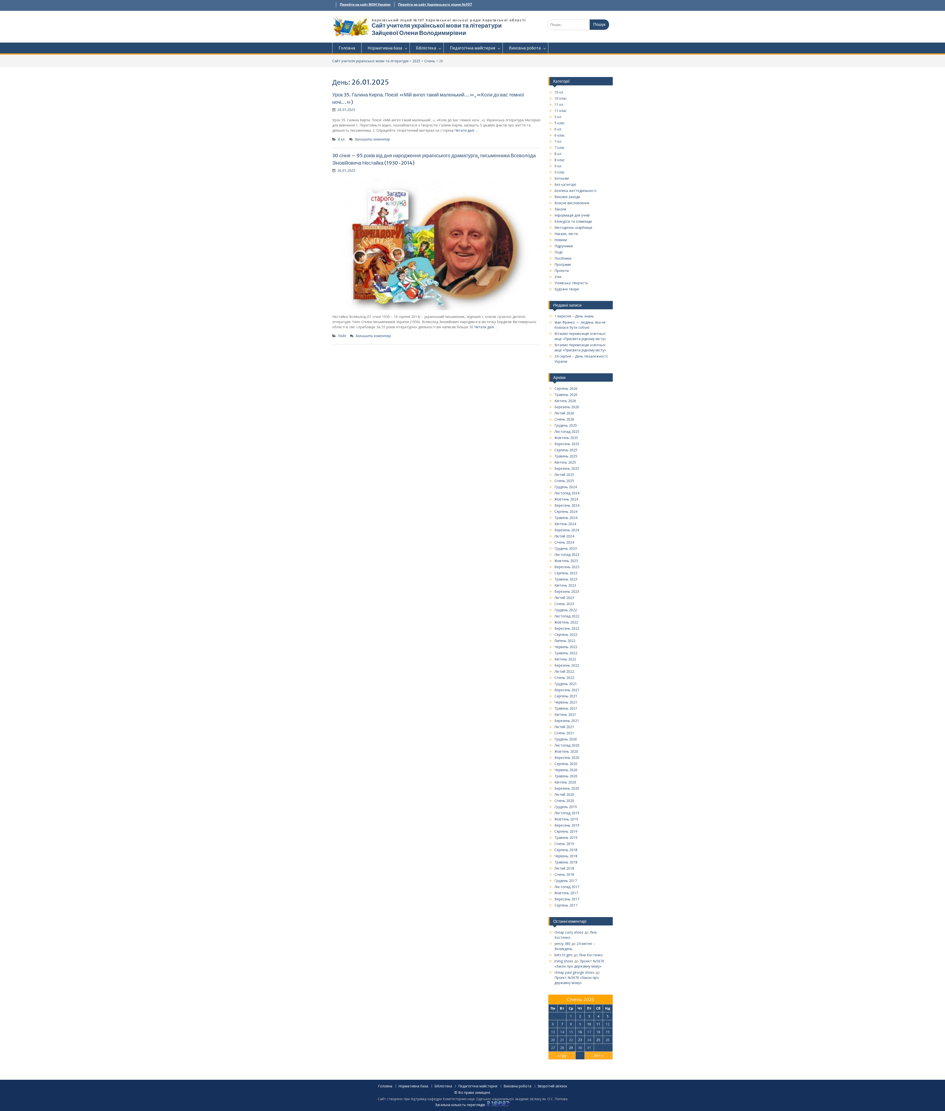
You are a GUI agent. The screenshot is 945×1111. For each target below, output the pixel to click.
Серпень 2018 (565, 849)
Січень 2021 (564, 733)
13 (553, 1032)
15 (571, 1032)
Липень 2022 (564, 640)
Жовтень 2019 (566, 819)
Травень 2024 (565, 517)
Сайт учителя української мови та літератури (437, 25)
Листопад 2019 (566, 813)
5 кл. (558, 116)
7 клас (559, 147)
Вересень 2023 (566, 566)
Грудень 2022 (565, 610)
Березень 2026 (566, 407)
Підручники (563, 246)
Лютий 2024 (564, 536)
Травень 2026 (565, 394)
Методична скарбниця (573, 227)
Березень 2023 (566, 591)
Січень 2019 (564, 843)
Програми (562, 264)
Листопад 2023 (566, 554)
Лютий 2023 (564, 597)
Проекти (561, 270)
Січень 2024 (564, 542)
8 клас (559, 159)
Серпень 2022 (565, 634)
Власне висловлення (571, 203)
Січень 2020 (564, 800)
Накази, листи (566, 233)
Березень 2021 (566, 720)
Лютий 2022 (564, 671)
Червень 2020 (565, 769)
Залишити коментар (372, 139)
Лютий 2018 (564, 868)
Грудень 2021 (565, 683)
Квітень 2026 (565, 400)
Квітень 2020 (565, 782)
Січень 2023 (564, 603)
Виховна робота (525, 48)
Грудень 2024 (565, 487)
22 (571, 1039)
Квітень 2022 (565, 659)
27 (553, 1047)
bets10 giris (563, 955)
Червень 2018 (565, 856)
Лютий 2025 (564, 474)
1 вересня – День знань (574, 316)
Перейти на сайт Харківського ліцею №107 (435, 4)
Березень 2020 (566, 788)
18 (598, 1032)
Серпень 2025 (565, 450)
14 (562, 1032)
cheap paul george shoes (574, 972)
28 (562, 1047)
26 (608, 1039)
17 (589, 1032)
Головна (347, 48)
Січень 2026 (564, 419)
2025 (416, 61)
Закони (560, 209)
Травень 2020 (565, 776)
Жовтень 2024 (566, 499)
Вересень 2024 (566, 505)
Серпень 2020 (565, 763)
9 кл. (558, 166)
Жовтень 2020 (566, 751)
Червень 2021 (565, 702)
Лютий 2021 (564, 726)
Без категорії (565, 184)
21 (562, 1039)
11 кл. (559, 104)
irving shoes (563, 961)
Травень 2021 (565, 708)
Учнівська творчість (571, 283)
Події (342, 335)
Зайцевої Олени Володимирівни (419, 33)
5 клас (559, 123)
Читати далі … (466, 130)
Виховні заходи (567, 196)
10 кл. (559, 92)
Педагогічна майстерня (472, 48)
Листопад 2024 (566, 493)
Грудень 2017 (565, 880)
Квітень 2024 (565, 523)
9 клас (559, 172)
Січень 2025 (564, 480)
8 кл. (342, 139)
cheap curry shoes (568, 932)
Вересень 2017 (566, 899)
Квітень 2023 (565, 585)
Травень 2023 (565, 579)
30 (580, 1047)
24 (589, 1039)
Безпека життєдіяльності (575, 190)
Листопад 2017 (566, 886)
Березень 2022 (566, 665)
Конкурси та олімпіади (573, 221)
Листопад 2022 (566, 616)
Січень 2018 (564, 874)
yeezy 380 (562, 943)
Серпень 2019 (565, 831)
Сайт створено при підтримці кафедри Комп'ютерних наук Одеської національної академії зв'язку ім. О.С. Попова (472, 1098)
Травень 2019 (565, 837)
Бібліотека (426, 48)
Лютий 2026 (564, 413)
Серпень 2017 (565, 905)
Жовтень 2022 (566, 622)
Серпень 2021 (565, 696)
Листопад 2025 (566, 431)
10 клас (560, 98)
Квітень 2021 (565, 714)
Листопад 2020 (566, 745)
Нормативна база (385, 48)
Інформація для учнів (572, 215)
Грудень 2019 (565, 806)
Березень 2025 (566, 468)
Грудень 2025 (565, 425)
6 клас (559, 135)
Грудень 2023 (565, 548)
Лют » (598, 1055)
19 (608, 1032)
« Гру (562, 1055)
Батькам (561, 178)
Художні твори (566, 289)
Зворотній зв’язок (552, 1086)
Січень (429, 61)
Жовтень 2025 (566, 437)
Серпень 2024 (565, 511)
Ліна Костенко (591, 955)
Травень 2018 (565, 862)
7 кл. (558, 141)
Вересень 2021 (566, 690)
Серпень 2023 (565, 573)
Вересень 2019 (566, 825)
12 (608, 1024)
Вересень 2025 (566, 443)
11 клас (560, 110)
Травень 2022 (565, 653)
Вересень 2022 (566, 628)
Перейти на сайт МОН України (365, 4)
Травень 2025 (565, 456)
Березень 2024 (566, 530)
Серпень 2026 (565, 388)
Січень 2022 (564, 677)
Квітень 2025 (565, 462)
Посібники (562, 258)
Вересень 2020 (566, 757)
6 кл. (558, 129)
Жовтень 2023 (566, 560)
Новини (560, 239)
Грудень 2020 (565, 739)
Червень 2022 (565, 646)
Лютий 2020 (564, 794)
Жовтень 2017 (566, 893)
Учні (557, 276)
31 (589, 1047)
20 (553, 1039)
